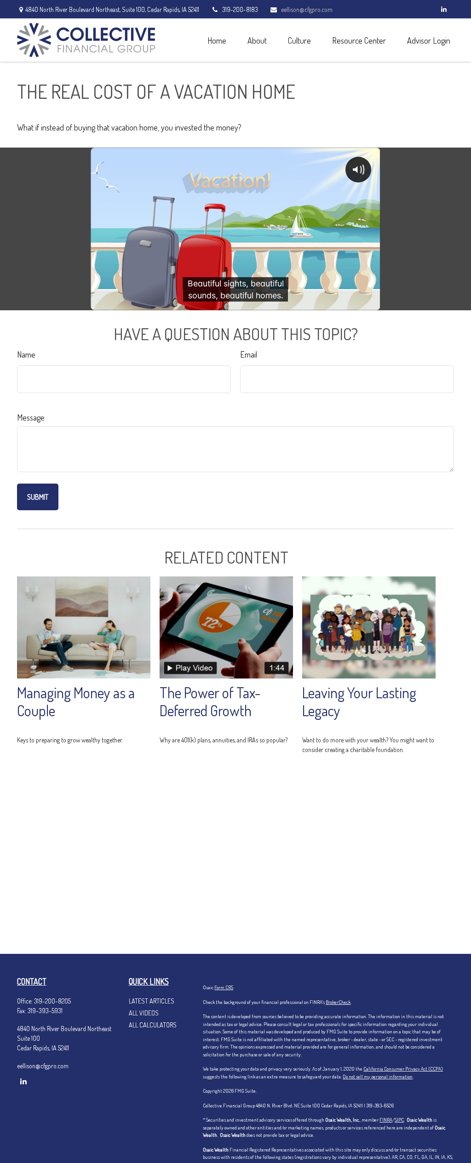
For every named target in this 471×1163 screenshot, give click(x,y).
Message (31, 417)
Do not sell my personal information (378, 1076)
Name (26, 354)
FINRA (385, 1120)
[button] (216, 39)
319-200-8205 (52, 1001)
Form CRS (223, 987)
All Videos (144, 1013)
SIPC (399, 1120)
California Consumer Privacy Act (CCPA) (403, 1069)
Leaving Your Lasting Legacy (359, 701)
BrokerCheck (338, 1002)
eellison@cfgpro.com (307, 9)
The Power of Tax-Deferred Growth (210, 701)
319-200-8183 (240, 9)
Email (248, 354)
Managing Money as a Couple (76, 701)
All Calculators (153, 1025)
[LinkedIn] (443, 9)
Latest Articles (151, 1001)
